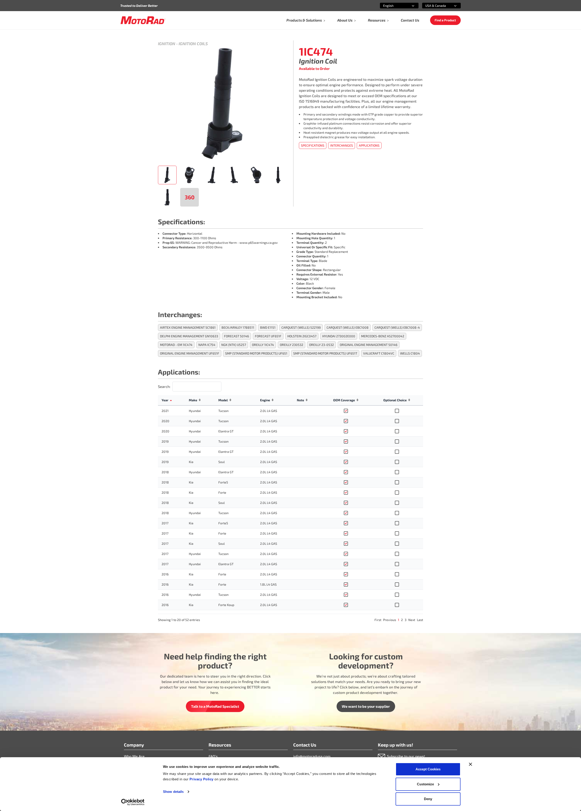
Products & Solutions (304, 20)
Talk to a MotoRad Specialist (215, 706)
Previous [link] (389, 620)
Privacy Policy (202, 779)
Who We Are (134, 756)
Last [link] (420, 620)
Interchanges (341, 145)
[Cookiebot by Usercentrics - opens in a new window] (133, 802)
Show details (173, 792)
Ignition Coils (193, 43)
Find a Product (445, 20)
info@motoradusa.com (311, 756)
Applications (369, 145)
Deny (428, 799)
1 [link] (398, 620)
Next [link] (411, 620)
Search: (164, 386)
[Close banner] (470, 764)
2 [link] (402, 620)
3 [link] (405, 620)
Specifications (312, 145)
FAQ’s (213, 756)
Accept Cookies (428, 769)
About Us (344, 20)
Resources (376, 20)
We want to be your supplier (366, 706)
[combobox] (394, 5)
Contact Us (410, 20)
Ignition (166, 43)
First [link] (377, 620)
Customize (425, 784)
